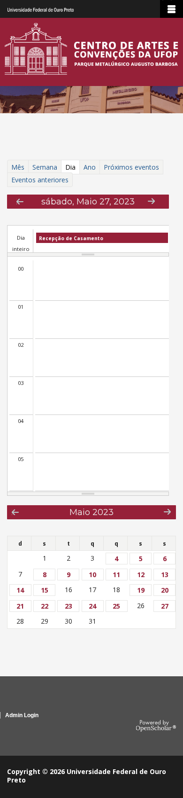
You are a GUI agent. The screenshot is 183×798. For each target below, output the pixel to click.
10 (92, 574)
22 (44, 606)
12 (141, 574)
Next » (151, 201)
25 (116, 606)
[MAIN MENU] (171, 9)
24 (92, 606)
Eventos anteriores (40, 179)
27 (164, 606)
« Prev (19, 201)
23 (68, 606)
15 (44, 590)
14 (20, 590)
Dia (72, 168)
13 (164, 574)
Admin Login (21, 715)
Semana (44, 167)
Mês (17, 167)
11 (116, 574)
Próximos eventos (131, 167)
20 (164, 590)
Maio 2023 (91, 512)
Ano (90, 167)
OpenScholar (156, 726)
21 (20, 606)
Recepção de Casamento (71, 238)
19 (141, 590)
